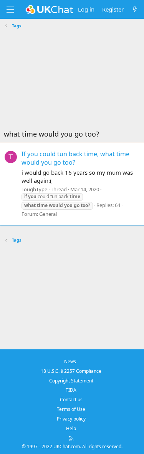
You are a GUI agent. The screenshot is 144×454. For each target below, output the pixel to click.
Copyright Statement (71, 380)
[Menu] (10, 10)
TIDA (71, 390)
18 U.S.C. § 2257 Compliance (71, 371)
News (70, 361)
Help (71, 428)
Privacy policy (71, 419)
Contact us (71, 399)
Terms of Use (71, 409)
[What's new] (134, 9)
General (48, 213)
